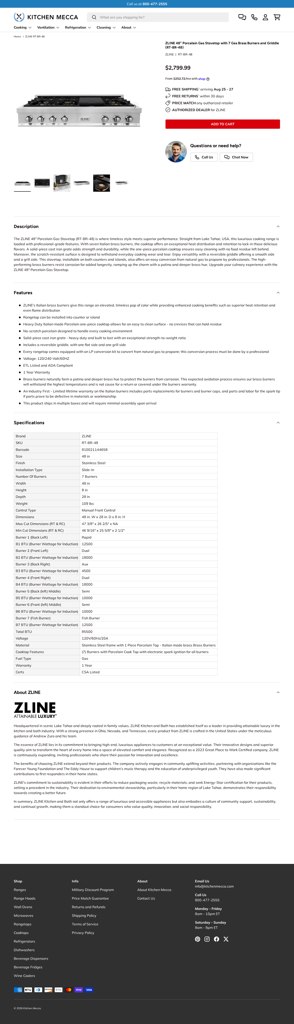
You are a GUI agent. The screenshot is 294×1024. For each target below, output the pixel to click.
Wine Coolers (24, 975)
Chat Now (239, 157)
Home (17, 36)
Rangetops (22, 924)
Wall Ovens (23, 907)
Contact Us (146, 898)
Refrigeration (75, 27)
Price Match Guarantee (90, 898)
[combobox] (158, 17)
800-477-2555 (207, 900)
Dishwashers (24, 950)
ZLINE (169, 54)
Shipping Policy (84, 915)
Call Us (207, 157)
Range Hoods (25, 898)
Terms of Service (85, 924)
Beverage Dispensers (31, 958)
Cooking (20, 27)
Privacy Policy (83, 933)
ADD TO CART (223, 124)
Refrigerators (24, 941)
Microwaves (23, 915)
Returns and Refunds (88, 907)
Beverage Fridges (28, 967)
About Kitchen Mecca (154, 890)
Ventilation (45, 27)
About (126, 27)
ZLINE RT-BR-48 (35, 36)
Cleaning (104, 27)
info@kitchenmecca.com (214, 886)
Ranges (20, 890)
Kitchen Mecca (32, 1008)
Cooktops (21, 933)
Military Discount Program (93, 890)
